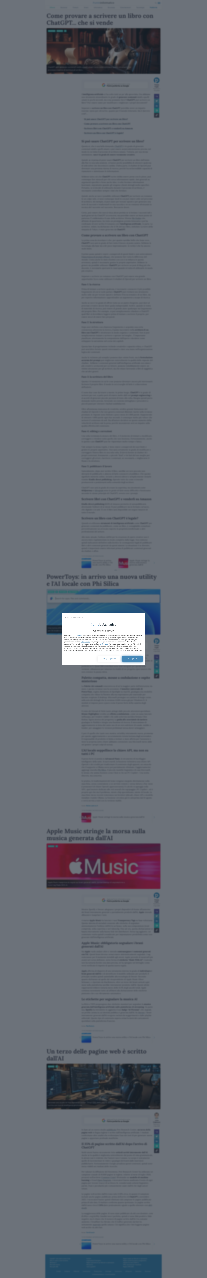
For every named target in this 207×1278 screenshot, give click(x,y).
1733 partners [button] (77, 635)
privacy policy (132, 652)
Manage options (109, 659)
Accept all (132, 659)
